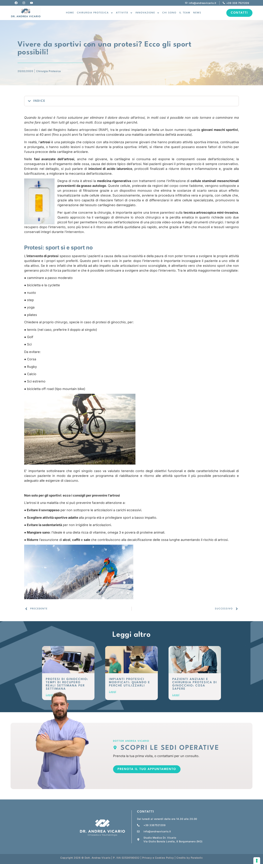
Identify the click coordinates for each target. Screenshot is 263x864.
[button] (29, 101)
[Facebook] (16, 3)
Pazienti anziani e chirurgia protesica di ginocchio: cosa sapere (194, 684)
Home (70, 13)
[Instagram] (24, 3)
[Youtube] (31, 3)
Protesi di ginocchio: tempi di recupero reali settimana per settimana (67, 684)
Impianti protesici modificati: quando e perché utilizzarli (129, 682)
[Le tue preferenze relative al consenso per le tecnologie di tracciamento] (256, 860)
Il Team (184, 13)
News (197, 13)
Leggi (112, 691)
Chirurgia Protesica (48, 71)
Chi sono (169, 13)
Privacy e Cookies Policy (158, 857)
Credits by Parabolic (189, 857)
